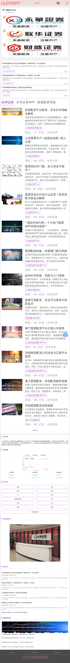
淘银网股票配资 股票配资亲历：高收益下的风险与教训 (17, 642)
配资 (18, 491)
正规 (18, 503)
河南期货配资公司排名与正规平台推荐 (46, 354)
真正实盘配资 (33, 419)
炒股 (52, 491)
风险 (18, 507)
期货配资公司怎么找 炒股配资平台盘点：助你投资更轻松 (18, 647)
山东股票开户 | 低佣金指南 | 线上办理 (45, 139)
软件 (52, 487)
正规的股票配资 (34, 127)
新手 (52, 495)
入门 (18, 495)
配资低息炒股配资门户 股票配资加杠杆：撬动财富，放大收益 (21, 75)
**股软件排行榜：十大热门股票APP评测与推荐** (44, 224)
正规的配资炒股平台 (36, 265)
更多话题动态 (35, 512)
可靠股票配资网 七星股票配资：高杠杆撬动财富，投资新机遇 (18, 634)
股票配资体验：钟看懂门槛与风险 (46, 251)
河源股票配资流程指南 (39, 405)
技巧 (52, 503)
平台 (52, 499)
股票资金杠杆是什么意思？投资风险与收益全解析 (46, 196)
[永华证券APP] (10, 3)
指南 (52, 507)
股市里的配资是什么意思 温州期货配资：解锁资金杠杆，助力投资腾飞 (24, 63)
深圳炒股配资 (6, 95)
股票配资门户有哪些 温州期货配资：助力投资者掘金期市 (17, 602)
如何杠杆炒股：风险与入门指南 (44, 275)
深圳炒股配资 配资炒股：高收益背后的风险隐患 (17, 87)
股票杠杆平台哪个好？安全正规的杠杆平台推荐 (14, 612)
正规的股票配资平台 (36, 342)
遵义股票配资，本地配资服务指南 (46, 381)
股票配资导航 (33, 318)
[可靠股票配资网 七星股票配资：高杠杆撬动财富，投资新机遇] (35, 627)
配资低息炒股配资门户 (8, 83)
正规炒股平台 (33, 184)
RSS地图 (39, 656)
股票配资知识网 (39, 658)
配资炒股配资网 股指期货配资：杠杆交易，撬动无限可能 (18, 638)
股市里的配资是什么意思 (8, 71)
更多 (64, 10)
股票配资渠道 (18, 499)
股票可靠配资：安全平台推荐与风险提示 (46, 301)
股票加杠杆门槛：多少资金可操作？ (44, 168)
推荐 (18, 487)
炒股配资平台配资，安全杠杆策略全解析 (46, 111)
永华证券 (11, 652)
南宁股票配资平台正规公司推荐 (44, 328)
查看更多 (35, 430)
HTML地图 (45, 656)
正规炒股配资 (33, 156)
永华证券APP (34, 652)
